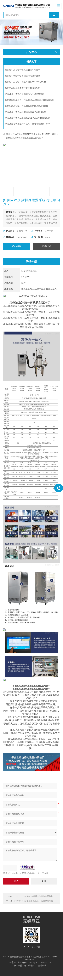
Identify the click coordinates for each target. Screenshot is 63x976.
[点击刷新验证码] (27, 867)
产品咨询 (16, 246)
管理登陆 (42, 965)
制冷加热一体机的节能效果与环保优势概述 (24, 94)
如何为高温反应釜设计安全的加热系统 (22, 88)
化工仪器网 (29, 965)
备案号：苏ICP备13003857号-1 (23, 962)
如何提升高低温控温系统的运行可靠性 (22, 70)
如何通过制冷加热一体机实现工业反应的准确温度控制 (29, 100)
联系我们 (46, 246)
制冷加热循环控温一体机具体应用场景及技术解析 (27, 124)
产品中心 (17, 134)
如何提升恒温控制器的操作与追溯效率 (22, 76)
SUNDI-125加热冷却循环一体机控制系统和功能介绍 (37, 896)
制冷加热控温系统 (31, 134)
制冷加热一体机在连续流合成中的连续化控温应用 (27, 118)
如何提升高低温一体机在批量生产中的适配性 (25, 82)
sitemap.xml (46, 962)
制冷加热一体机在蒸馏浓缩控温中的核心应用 (25, 112)
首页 (8, 134)
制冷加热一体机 (49, 134)
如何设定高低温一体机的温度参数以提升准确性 (26, 106)
